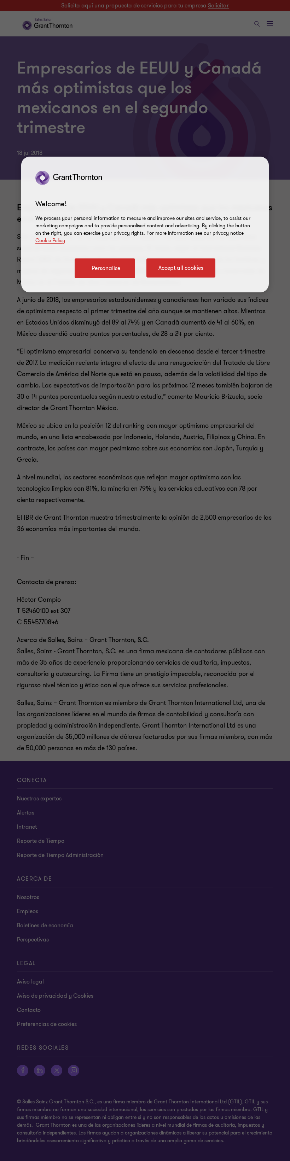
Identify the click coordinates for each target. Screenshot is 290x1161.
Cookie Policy (50, 240)
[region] (145, 224)
